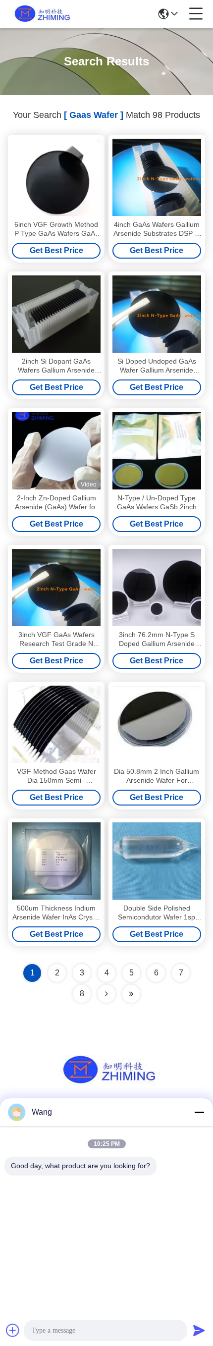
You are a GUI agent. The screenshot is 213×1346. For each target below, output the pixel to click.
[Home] (106, 1082)
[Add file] (13, 1330)
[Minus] (199, 1112)
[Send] (199, 1330)
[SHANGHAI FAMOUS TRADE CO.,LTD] (40, 14)
